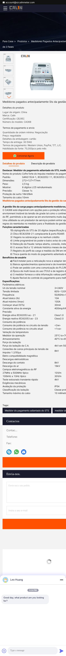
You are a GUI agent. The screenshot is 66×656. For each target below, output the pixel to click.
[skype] (9, 452)
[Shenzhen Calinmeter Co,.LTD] (15, 8)
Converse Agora (25, 155)
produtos (22, 41)
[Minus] (61, 580)
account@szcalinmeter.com (20, 2)
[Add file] (4, 650)
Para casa (8, 41)
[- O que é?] (16, 452)
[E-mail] (24, 452)
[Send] (61, 650)
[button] (9, 97)
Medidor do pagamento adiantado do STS (27, 410)
